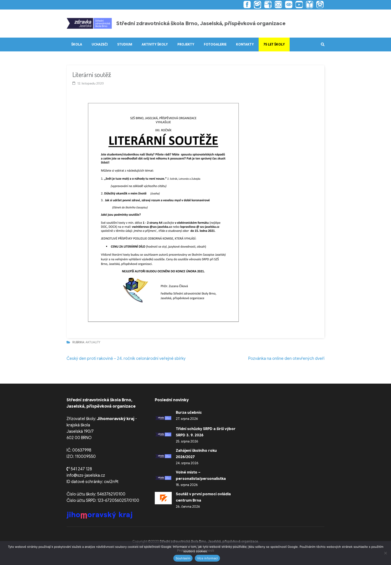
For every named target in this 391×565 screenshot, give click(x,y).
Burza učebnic (189, 412)
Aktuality (93, 342)
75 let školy (274, 44)
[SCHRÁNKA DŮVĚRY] (319, 4)
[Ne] (385, 553)
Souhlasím (183, 558)
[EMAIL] (277, 4)
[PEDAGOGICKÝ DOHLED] (287, 4)
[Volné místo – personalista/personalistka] (163, 478)
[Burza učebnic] (163, 418)
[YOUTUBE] (298, 4)
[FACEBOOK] (247, 4)
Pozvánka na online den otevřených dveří (286, 358)
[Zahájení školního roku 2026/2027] (163, 456)
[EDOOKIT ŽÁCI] (256, 5)
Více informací (207, 558)
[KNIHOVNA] (308, 4)
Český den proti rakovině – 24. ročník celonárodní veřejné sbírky (126, 358)
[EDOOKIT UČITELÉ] (267, 4)
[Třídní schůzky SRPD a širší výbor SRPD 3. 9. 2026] (163, 434)
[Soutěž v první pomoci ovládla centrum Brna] (163, 498)
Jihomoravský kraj (115, 418)
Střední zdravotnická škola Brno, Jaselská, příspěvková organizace (201, 23)
